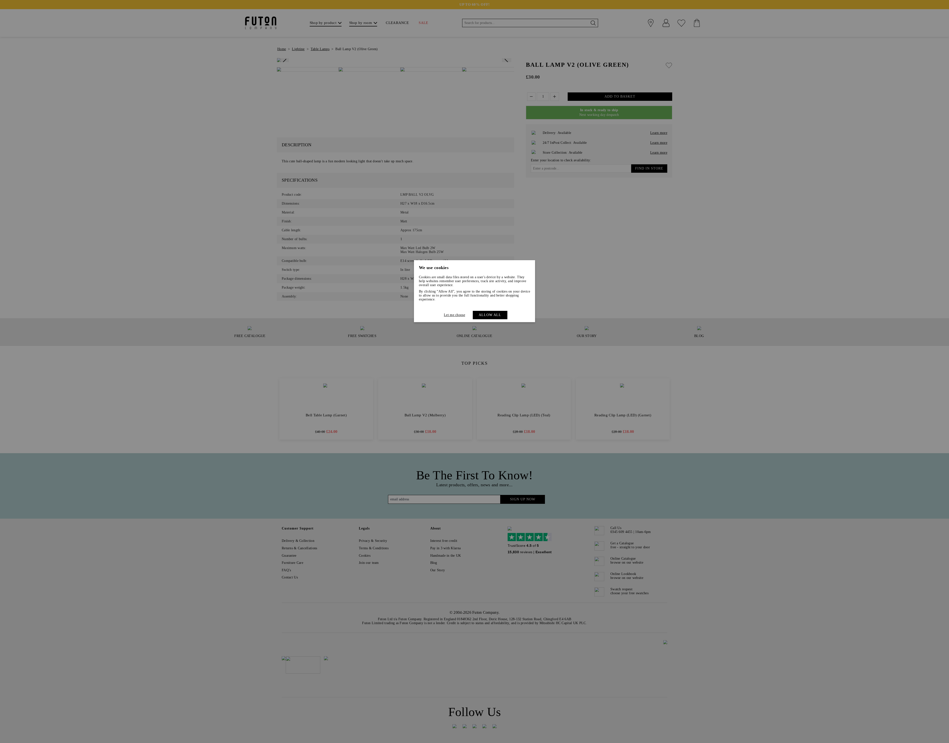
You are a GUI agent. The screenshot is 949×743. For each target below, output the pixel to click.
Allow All (490, 315)
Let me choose (454, 315)
